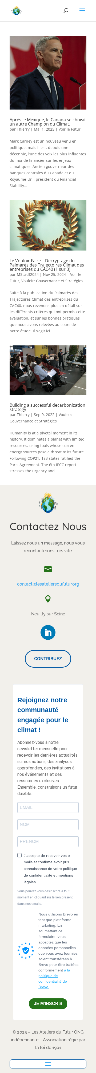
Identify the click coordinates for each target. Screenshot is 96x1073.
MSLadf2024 (28, 274)
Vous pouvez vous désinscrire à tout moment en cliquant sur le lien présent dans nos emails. (45, 897)
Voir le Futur (70, 129)
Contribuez (48, 658)
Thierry (23, 129)
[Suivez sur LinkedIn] (48, 632)
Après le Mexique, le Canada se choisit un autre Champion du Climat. (48, 122)
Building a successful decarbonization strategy (47, 407)
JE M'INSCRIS (48, 1003)
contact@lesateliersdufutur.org (48, 584)
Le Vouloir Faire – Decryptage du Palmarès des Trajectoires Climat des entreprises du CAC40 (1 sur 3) (47, 265)
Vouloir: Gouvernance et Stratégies (52, 280)
